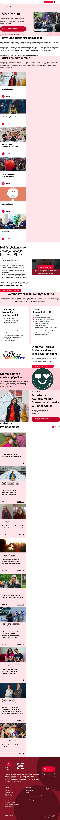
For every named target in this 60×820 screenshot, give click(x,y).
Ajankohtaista (8, 790)
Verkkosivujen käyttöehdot (34, 796)
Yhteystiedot (9, 796)
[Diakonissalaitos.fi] (9, 2)
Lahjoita (47, 2)
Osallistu (28, 787)
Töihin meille (8, 794)
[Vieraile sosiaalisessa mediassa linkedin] (53, 816)
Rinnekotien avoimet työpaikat (10, 34)
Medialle (7, 799)
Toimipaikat (7, 800)
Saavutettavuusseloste (31, 800)
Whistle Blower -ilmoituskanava (12, 804)
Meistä (7, 787)
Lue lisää (57, 427)
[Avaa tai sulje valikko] (54, 2)
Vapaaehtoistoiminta (30, 790)
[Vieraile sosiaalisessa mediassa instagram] (49, 816)
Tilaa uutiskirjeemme (9, 792)
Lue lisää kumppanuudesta (41, 366)
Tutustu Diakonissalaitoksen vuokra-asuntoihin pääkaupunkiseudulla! (14, 339)
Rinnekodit (47, 775)
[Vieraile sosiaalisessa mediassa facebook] (45, 816)
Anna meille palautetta (10, 802)
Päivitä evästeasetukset (46, 267)
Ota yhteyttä (46, 768)
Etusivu (1, 6)
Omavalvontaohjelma (9, 806)
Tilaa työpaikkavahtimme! (9, 290)
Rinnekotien (19, 65)
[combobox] (50, 788)
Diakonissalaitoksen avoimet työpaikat (9, 28)
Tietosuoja (28, 799)
